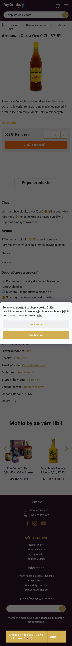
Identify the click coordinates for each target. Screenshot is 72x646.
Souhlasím (36, 335)
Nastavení (36, 324)
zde (39, 315)
